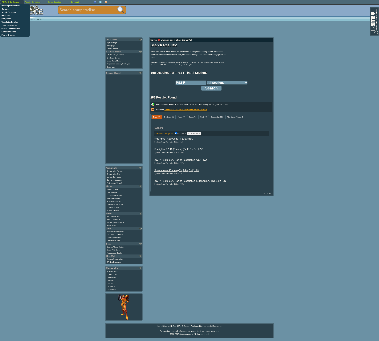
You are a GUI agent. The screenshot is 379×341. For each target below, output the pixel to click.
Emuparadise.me (187, 334)
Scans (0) (192, 117)
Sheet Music (111, 225)
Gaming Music (206, 326)
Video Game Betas (9, 25)
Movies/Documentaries (115, 232)
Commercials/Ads (113, 241)
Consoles (5, 9)
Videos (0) (181, 117)
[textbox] (92, 10)
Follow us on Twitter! (114, 183)
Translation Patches (9, 22)
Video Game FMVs (114, 238)
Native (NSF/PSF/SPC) (115, 222)
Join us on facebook (114, 180)
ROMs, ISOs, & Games (115, 55)
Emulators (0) (169, 117)
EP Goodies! (111, 289)
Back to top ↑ (267, 193)
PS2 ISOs (181, 133)
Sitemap (166, 326)
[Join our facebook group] (95, 2)
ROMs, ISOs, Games (10, 2)
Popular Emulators (32, 2)
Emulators (195, 326)
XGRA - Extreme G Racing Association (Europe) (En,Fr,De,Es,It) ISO (190, 181)
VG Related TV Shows (115, 235)
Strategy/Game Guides (115, 247)
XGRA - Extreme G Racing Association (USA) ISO (180, 160)
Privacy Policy (112, 274)
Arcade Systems (8, 12)
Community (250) (217, 117)
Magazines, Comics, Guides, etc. (119, 64)
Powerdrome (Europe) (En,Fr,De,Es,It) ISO (176, 170)
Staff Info (110, 283)
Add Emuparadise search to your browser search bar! (185, 110)
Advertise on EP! (113, 271)
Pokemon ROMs (113, 210)
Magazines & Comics (114, 253)
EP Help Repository (114, 262)
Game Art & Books (113, 250)
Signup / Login (112, 43)
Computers (6, 19)
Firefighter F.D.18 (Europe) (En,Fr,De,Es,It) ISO (178, 149)
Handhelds (6, 16)
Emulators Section (113, 58)
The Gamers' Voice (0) (235, 117)
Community (75, 2)
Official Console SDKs (10, 29)
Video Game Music (114, 61)
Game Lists (111, 67)
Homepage (111, 46)
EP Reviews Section (114, 195)
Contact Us (111, 286)
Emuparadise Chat (113, 174)
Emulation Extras (8, 32)
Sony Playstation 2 (168, 142)
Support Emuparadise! (115, 259)
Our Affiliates (111, 277)
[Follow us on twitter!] (100, 2)
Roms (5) (156, 117)
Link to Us (110, 280)
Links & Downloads (114, 177)
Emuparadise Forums (115, 171)
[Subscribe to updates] (106, 2)
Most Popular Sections (10, 6)
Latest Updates (112, 49)
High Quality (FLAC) (114, 219)
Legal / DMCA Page (212, 331)
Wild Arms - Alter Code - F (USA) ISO (173, 138)
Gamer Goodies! (54, 2)
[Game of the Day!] (374, 21)
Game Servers (112, 189)
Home (159, 326)
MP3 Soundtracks (113, 216)
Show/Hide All (194, 133)
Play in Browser (8, 35)
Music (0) (203, 117)
